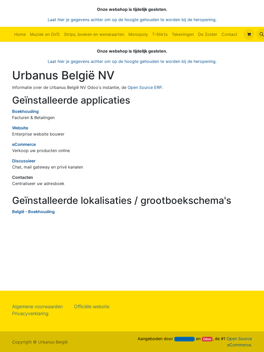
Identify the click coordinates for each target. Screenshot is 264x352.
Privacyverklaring (30, 313)
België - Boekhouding (33, 211)
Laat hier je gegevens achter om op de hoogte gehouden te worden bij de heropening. (132, 19)
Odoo (207, 339)
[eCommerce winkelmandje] (248, 34)
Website (20, 127)
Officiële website (91, 306)
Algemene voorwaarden (37, 306)
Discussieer (23, 160)
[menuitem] (20, 34)
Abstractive (185, 339)
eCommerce (24, 144)
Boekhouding (25, 111)
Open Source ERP (145, 87)
